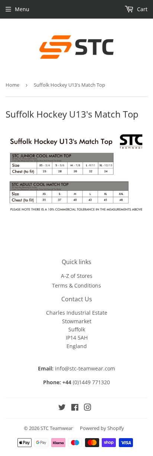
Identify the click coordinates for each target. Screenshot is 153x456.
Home (12, 84)
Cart (141, 9)
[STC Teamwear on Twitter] (62, 408)
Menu (22, 9)
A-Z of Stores (76, 275)
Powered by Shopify (102, 428)
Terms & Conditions (76, 285)
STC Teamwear (56, 428)
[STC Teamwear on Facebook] (75, 408)
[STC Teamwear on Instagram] (87, 408)
